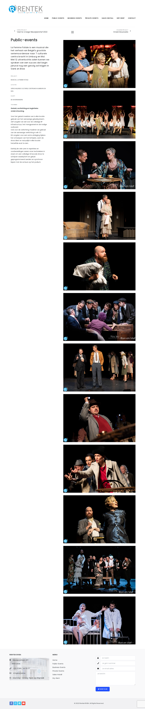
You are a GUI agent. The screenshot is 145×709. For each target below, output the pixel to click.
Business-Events (59, 667)
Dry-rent (121, 18)
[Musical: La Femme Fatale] (99, 64)
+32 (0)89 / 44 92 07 (21, 668)
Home (46, 18)
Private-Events (58, 671)
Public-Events (58, 664)
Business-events (75, 18)
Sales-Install (57, 674)
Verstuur (103, 689)
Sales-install (107, 18)
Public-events (58, 18)
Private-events (91, 18)
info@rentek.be (19, 673)
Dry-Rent (56, 678)
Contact (132, 18)
